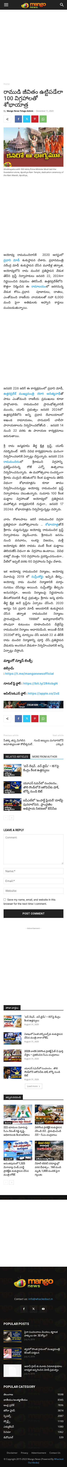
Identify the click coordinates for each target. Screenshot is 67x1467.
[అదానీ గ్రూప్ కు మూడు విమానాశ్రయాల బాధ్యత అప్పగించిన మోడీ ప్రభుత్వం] (12, 1370)
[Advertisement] (33, 44)
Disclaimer (12, 1452)
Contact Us (54, 1452)
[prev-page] (6, 818)
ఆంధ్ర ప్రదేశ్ (40, 1122)
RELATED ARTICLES (17, 756)
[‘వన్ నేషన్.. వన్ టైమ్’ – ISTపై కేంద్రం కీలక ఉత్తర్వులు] (12, 770)
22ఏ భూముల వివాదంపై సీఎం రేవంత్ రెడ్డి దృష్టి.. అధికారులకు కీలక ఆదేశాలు (17, 1131)
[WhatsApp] (43, 119)
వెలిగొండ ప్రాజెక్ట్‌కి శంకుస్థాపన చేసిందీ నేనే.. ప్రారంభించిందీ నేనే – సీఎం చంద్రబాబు (48, 1131)
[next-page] (11, 818)
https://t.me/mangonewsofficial (29, 673)
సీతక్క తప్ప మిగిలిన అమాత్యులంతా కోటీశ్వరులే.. (18, 742)
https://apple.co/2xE (43, 693)
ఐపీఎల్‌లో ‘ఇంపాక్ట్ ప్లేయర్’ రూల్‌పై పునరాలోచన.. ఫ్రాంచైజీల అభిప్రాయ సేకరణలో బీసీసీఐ (43, 804)
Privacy (24, 1452)
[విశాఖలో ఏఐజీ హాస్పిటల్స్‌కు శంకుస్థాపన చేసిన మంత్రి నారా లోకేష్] (12, 1038)
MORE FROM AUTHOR (44, 756)
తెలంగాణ (8, 1122)
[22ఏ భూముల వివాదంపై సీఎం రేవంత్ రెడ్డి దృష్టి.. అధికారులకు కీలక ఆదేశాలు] (18, 1114)
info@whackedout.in (40, 1299)
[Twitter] (26, 119)
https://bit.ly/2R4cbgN (40, 683)
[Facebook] (18, 119)
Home (7, 83)
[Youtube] (43, 1309)
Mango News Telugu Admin (20, 111)
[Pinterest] (34, 119)
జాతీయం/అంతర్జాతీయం (10, 774)
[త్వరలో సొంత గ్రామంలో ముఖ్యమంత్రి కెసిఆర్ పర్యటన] (12, 1353)
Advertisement (38, 1452)
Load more (32, 1086)
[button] (6, 5)
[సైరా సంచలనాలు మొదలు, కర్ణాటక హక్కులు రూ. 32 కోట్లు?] (12, 1336)
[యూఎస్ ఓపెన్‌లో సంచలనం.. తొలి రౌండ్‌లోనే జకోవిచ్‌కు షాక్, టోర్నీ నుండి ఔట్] (12, 787)
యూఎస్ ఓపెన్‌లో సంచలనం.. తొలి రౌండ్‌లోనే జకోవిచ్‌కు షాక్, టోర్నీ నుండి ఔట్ (41, 787)
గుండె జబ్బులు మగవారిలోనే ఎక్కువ (48, 742)
